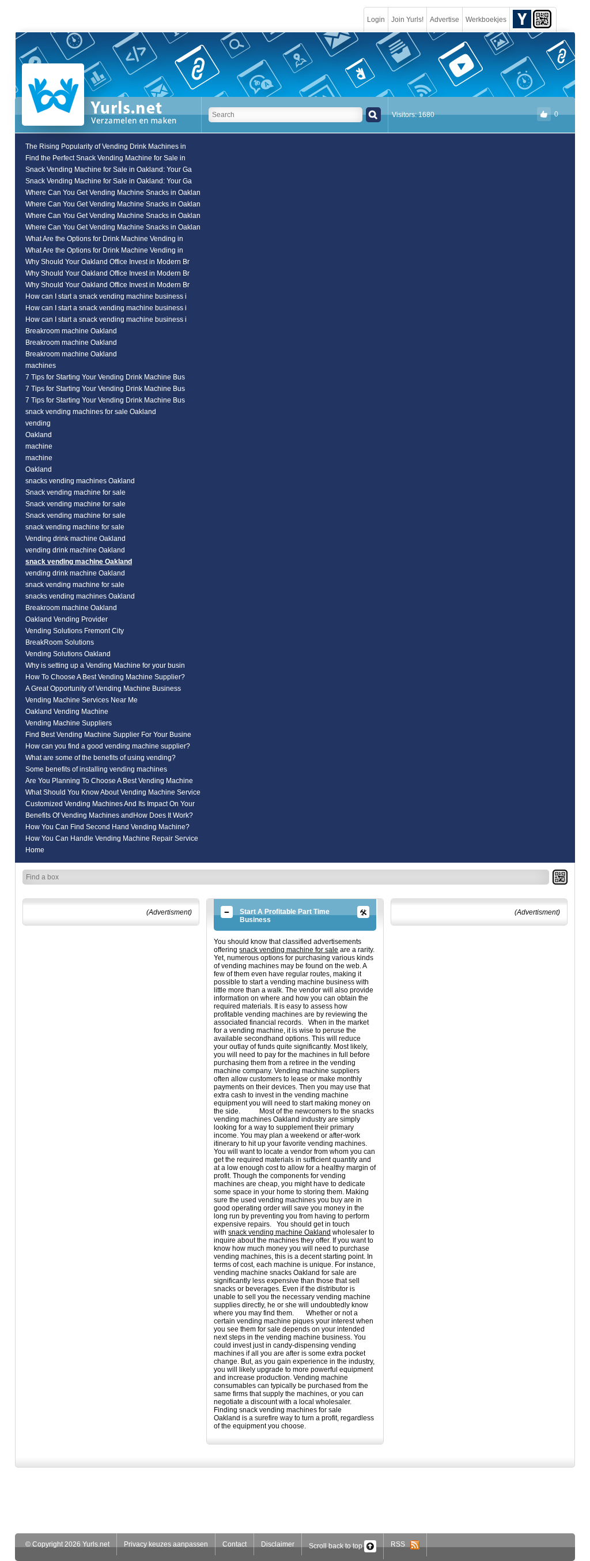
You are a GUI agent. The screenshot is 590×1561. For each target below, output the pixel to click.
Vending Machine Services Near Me (81, 700)
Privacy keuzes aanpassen (166, 1544)
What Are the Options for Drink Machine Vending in (104, 239)
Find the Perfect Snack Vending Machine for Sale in (105, 158)
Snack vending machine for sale (75, 492)
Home (34, 850)
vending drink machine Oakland (75, 550)
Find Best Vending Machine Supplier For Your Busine (108, 735)
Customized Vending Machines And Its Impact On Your (110, 804)
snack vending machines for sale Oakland (90, 412)
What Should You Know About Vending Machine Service (113, 792)
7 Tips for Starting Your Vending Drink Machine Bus (105, 377)
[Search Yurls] (373, 114)
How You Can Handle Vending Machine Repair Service (111, 838)
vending (38, 423)
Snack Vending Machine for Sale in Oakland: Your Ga (108, 169)
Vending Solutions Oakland (68, 654)
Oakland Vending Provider (66, 619)
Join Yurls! (407, 20)
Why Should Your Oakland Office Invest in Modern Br (107, 262)
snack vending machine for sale (74, 527)
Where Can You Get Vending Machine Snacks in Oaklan (113, 193)
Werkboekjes (486, 20)
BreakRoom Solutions (59, 642)
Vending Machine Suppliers (68, 723)
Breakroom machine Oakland (71, 331)
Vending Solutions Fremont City (74, 631)
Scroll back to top (336, 1546)
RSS (400, 1544)
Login (376, 20)
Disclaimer (277, 1544)
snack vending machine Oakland (78, 562)
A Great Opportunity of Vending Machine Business (103, 688)
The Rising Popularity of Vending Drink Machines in (105, 146)
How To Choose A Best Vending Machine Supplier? (105, 677)
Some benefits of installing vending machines (96, 769)
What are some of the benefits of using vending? (100, 758)
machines (40, 366)
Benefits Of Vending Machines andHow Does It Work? (109, 815)
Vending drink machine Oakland (75, 539)
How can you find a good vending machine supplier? (107, 746)
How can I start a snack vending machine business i (106, 296)
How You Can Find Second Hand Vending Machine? (107, 827)
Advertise (444, 20)
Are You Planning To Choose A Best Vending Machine (109, 781)
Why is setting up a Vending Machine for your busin (105, 665)
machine (38, 446)
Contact (234, 1544)
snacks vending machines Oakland (80, 481)
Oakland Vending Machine (66, 712)
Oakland (38, 435)
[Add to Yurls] (522, 18)
